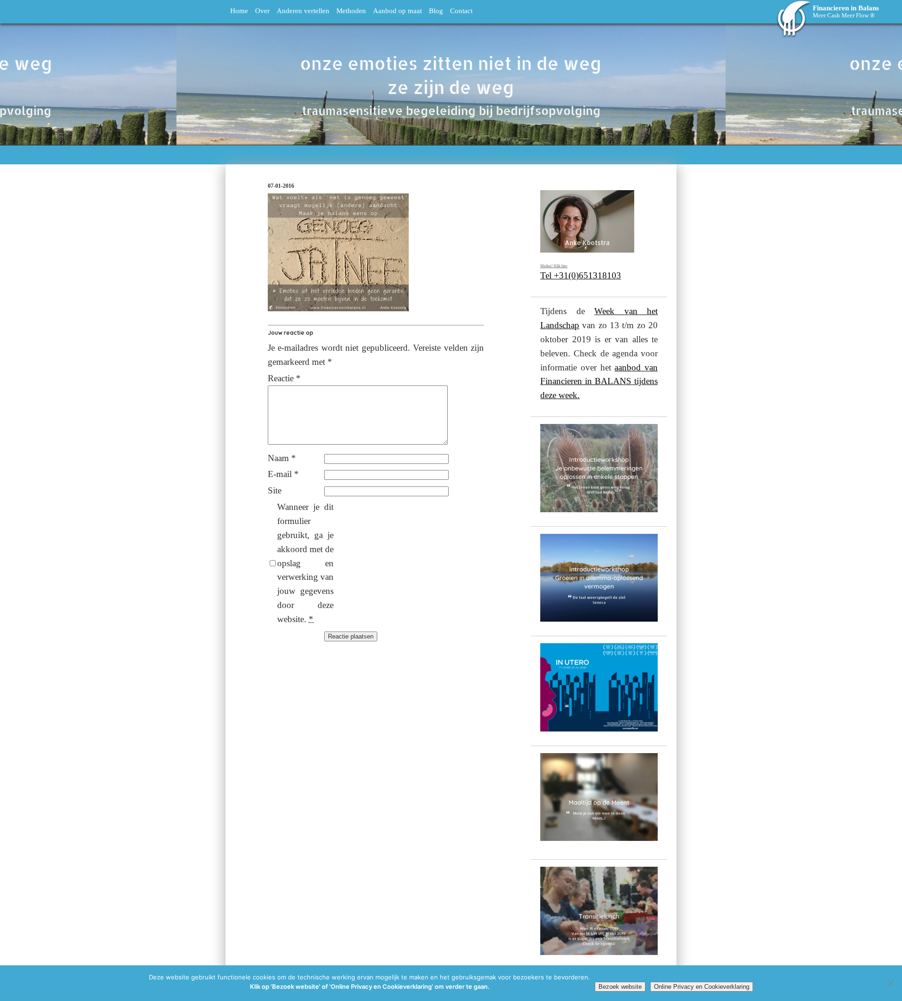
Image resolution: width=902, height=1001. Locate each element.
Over (262, 10)
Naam (282, 458)
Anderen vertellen (303, 10)
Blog (436, 10)
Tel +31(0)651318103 (580, 275)
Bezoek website (620, 986)
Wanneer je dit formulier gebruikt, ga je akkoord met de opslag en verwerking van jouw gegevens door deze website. (305, 563)
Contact (461, 10)
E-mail (283, 474)
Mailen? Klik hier (554, 266)
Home (239, 10)
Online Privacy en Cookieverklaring (701, 986)
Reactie (284, 378)
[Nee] (890, 983)
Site (274, 490)
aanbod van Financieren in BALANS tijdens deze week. (599, 381)
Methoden (351, 10)
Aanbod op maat (397, 10)
